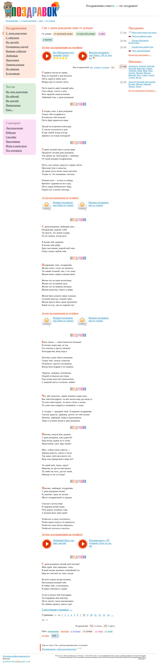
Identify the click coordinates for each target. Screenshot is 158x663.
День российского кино (142, 36)
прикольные (53, 631)
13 (104, 615)
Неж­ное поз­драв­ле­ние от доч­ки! (99, 204)
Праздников (13, 141)
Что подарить (14, 150)
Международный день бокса (144, 32)
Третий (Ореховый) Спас (142, 47)
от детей (108, 631)
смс (91, 67)
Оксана (132, 86)
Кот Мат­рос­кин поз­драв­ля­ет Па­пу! (63, 54)
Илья (150, 71)
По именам (12, 69)
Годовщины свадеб (17, 46)
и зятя (102, 34)
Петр (139, 75)
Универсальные (15, 64)
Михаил (147, 73)
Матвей (139, 73)
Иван (145, 71)
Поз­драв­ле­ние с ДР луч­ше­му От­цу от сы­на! (100, 543)
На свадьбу (12, 42)
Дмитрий (132, 71)
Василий (132, 68)
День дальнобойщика (141, 51)
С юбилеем (12, 37)
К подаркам (13, 73)
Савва (144, 75)
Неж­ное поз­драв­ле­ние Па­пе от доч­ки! (63, 204)
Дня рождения (14, 128)
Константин (150, 82)
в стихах (105, 67)
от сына (45, 635)
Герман (149, 68)
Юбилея (11, 132)
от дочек (99, 631)
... (112, 615)
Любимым (12, 55)
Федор (138, 77)
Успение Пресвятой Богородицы (138, 41)
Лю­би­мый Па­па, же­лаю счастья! (64, 541)
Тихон (138, 86)
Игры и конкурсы (16, 146)
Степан (132, 77)
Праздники (12, 60)
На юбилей (12, 96)
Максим (139, 84)
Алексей (142, 66)
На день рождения (17, 91)
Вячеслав (141, 68)
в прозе (97, 67)
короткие (65, 631)
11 (95, 615)
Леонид (132, 73)
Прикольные (13, 105)
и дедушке (75, 631)
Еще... (9, 109)
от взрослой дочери (86, 34)
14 (108, 615)
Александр (133, 66)
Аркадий (150, 66)
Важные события (16, 51)
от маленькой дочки (63, 34)
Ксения (132, 84)
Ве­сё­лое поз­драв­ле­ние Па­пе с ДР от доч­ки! (100, 55)
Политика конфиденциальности (16, 656)
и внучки (47, 39)
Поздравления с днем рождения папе (59, 649)
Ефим (139, 71)
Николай (132, 75)
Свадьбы (11, 137)
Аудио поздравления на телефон (62, 47)
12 (99, 615)
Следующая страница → (57, 609)
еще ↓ (55, 635)
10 (91, 615)
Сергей (151, 75)
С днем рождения (16, 33)
